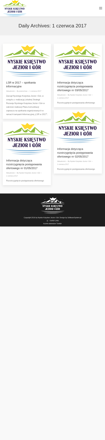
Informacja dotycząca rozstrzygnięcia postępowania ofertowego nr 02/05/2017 (75, 152)
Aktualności (10, 91)
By (22, 91)
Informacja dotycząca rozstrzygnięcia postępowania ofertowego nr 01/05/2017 (24, 164)
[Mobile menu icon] (100, 8)
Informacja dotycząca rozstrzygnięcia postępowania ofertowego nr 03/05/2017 (75, 86)
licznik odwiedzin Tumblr (52, 224)
